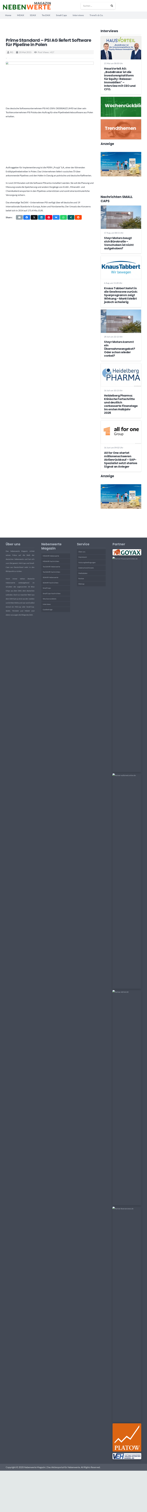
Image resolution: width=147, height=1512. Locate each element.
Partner (81, 578)
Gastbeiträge (47, 609)
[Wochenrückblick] (121, 107)
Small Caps (47, 588)
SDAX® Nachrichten (50, 583)
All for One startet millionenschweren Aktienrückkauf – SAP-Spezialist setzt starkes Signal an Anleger (120, 460)
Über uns (81, 552)
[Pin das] (48, 217)
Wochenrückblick (49, 599)
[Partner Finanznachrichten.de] (127, 664)
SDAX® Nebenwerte (50, 577)
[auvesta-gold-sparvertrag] (121, 164)
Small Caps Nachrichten (52, 593)
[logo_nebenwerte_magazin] (26, 5)
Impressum (82, 557)
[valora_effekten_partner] (127, 1456)
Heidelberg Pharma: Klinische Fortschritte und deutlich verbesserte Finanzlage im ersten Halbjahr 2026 (121, 404)
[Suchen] (111, 5)
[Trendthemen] (121, 129)
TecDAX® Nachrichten (51, 572)
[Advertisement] (50, 142)
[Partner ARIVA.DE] (127, 1097)
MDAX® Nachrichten (51, 561)
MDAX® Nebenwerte (51, 556)
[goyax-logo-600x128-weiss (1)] (127, 552)
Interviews (47, 604)
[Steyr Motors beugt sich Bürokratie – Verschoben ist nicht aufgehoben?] (121, 217)
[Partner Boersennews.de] (127, 1314)
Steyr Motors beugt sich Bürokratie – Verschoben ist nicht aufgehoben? (119, 243)
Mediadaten (82, 573)
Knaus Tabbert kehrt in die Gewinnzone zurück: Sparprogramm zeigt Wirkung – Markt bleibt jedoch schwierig (121, 295)
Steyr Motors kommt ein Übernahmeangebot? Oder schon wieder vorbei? (119, 349)
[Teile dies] (26, 217)
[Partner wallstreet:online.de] (127, 881)
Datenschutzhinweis (86, 568)
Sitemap (81, 584)
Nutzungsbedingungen (87, 562)
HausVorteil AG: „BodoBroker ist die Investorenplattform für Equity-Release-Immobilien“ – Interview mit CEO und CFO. (120, 79)
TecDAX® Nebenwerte (51, 567)
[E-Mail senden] (19, 217)
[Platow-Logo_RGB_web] (127, 1437)
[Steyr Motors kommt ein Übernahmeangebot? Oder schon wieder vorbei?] (121, 321)
